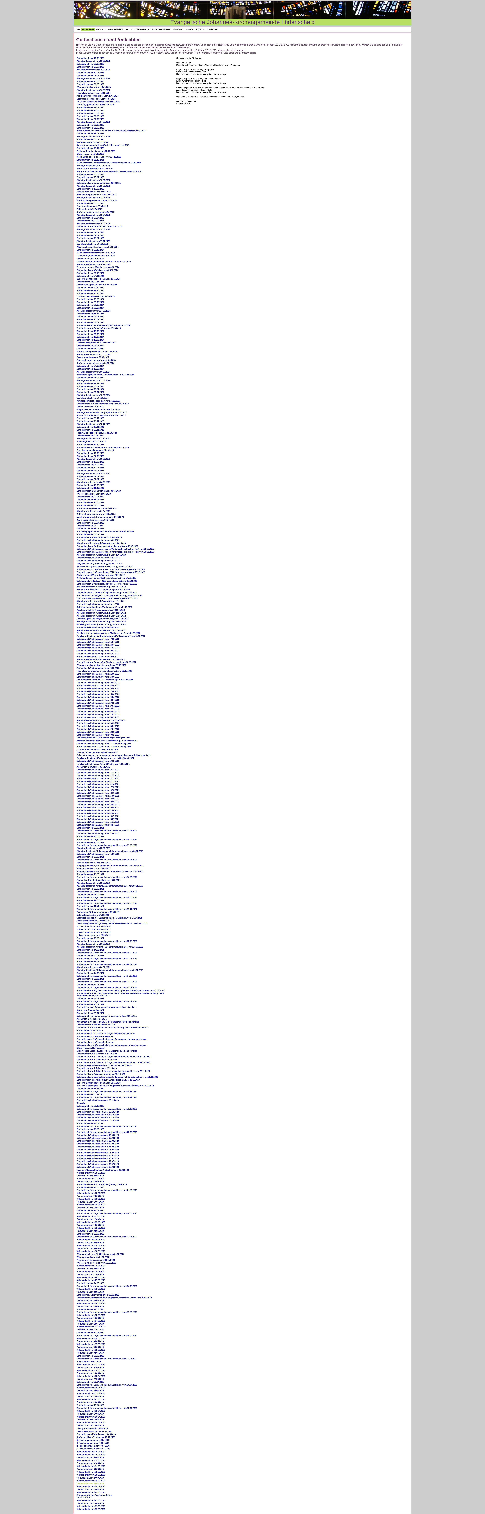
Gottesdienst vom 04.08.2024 (90, 317)
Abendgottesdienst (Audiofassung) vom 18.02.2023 (101, 543)
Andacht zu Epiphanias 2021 (90, 1010)
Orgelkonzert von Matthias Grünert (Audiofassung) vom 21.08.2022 (108, 633)
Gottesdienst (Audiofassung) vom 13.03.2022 (98, 709)
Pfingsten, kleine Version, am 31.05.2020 (96, 1260)
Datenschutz (213, 29)
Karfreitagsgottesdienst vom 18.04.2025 (95, 212)
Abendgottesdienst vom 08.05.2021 (93, 883)
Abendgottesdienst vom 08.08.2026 (93, 61)
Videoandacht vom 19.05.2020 (91, 1303)
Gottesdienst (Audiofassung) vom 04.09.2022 (98, 627)
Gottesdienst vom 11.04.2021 (90, 906)
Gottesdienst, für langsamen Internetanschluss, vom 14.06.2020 (107, 1213)
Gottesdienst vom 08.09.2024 (90, 302)
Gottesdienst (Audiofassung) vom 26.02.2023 (98, 540)
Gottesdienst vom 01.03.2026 (90, 116)
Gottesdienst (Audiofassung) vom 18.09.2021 (98, 799)
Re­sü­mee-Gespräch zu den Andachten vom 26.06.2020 (103, 1170)
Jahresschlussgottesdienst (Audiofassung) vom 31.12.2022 (105, 566)
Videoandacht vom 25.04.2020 (91, 1388)
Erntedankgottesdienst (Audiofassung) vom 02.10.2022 (103, 619)
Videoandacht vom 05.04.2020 (91, 1452)
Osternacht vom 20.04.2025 (89, 209)
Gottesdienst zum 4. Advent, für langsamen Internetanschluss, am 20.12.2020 (113, 1057)
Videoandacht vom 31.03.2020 (91, 1466)
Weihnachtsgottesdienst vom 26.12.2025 (96, 151)
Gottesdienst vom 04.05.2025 (90, 203)
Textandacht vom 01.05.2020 (90, 1367)
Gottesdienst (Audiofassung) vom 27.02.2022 (98, 714)
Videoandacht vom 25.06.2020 (91, 1173)
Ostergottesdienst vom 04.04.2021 (93, 915)
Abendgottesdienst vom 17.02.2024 (93, 380)
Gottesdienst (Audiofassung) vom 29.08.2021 (98, 802)
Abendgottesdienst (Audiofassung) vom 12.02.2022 (101, 720)
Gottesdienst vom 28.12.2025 (90, 148)
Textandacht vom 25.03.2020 (90, 1484)
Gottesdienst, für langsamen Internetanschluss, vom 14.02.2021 (107, 976)
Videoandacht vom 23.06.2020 (91, 1179)
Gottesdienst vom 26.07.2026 (90, 67)
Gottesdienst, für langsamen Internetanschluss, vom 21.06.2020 (107, 1190)
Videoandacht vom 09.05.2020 (91, 1338)
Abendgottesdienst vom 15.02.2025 (93, 229)
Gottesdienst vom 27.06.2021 (90, 828)
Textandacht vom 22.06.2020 (90, 1181)
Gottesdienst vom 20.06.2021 (90, 836)
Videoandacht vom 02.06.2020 (91, 1251)
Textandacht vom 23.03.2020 (90, 1489)
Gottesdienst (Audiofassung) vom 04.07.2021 (98, 825)
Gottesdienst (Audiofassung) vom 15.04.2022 (98, 694)
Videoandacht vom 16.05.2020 (91, 1315)
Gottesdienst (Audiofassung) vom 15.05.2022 (98, 677)
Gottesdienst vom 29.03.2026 (90, 107)
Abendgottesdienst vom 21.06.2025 (93, 186)
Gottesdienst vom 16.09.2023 (90, 453)
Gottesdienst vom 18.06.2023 (90, 485)
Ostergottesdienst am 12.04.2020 (92, 1428)
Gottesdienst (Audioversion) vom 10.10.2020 (98, 1118)
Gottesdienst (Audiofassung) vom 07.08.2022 (98, 639)
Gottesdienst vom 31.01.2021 (90, 985)
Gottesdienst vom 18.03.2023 (90, 529)
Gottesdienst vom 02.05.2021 (90, 889)
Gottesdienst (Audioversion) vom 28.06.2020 (98, 1167)
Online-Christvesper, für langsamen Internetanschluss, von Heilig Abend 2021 (114, 755)
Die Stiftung (101, 29)
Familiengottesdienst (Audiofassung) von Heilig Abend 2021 (105, 758)
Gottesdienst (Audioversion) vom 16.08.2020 (98, 1147)
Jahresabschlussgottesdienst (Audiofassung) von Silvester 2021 (108, 741)
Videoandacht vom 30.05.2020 (91, 1266)
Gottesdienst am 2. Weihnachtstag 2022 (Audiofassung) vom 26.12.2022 (111, 569)
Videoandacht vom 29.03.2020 (91, 1472)
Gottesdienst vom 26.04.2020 (90, 1382)
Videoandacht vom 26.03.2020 (91, 1481)
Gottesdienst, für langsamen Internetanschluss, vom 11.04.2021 (107, 909)
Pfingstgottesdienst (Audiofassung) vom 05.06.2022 (101, 665)
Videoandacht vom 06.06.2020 (91, 1240)
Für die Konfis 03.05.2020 (89, 1362)
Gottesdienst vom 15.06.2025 (90, 189)
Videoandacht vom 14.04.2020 (91, 1423)
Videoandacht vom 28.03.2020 (91, 1475)
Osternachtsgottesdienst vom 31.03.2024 (96, 360)
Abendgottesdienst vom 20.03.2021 (93, 944)
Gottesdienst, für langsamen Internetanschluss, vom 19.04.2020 (107, 1408)
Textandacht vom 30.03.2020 (90, 1469)
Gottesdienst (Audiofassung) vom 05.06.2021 (98, 854)
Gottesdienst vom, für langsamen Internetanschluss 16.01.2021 (107, 1007)
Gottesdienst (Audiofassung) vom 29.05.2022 (98, 668)
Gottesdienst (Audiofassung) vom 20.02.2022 (98, 717)
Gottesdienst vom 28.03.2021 (90, 938)
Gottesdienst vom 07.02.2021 (90, 979)
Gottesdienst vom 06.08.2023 (90, 465)
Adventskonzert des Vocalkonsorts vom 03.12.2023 (101, 415)
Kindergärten (178, 29)
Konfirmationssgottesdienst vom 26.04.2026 (98, 96)
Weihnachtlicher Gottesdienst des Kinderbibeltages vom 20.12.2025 (109, 163)
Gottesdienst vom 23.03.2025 (90, 221)
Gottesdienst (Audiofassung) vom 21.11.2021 (98, 773)
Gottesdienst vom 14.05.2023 (90, 502)
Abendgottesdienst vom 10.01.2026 (93, 137)
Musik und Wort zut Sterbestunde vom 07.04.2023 (100, 517)
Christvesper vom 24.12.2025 (90, 154)
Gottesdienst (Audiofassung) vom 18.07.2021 (98, 819)
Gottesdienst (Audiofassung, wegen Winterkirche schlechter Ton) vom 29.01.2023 (115, 552)
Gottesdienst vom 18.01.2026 (90, 134)
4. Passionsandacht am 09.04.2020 (93, 1440)
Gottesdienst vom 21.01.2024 (90, 392)
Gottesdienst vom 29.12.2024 (90, 250)
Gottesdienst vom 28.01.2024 (90, 389)
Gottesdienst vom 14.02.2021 (90, 973)
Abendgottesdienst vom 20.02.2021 (93, 967)
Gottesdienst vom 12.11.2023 (90, 427)
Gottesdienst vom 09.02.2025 (90, 232)
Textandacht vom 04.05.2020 (90, 1353)
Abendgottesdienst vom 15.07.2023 (93, 473)
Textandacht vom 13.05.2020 (90, 1324)
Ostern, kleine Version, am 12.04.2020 (94, 1431)
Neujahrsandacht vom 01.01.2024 (92, 398)
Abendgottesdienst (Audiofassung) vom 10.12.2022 (101, 587)
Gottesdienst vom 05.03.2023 (90, 534)
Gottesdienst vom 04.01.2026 (90, 139)
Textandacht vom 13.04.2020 (90, 1425)
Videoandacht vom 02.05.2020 (91, 1364)
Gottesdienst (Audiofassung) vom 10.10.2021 (98, 790)
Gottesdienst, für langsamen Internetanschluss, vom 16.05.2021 (107, 877)
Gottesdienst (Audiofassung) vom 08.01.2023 (98, 561)
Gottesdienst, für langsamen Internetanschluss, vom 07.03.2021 (107, 958)
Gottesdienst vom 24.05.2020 (90, 1283)
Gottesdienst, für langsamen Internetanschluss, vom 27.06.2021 (107, 831)
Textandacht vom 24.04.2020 (90, 1391)
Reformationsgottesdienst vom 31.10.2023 (97, 433)
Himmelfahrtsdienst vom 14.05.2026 (94, 93)
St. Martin (81, 1103)
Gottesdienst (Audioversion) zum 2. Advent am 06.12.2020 (104, 1065)
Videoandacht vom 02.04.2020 (91, 1460)
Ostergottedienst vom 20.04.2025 (92, 206)
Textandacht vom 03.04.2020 (90, 1457)
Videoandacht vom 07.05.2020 (91, 1344)
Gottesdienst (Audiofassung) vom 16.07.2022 (98, 648)
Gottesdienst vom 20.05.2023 (90, 497)
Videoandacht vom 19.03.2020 (91, 1506)
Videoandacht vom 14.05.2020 (91, 1321)
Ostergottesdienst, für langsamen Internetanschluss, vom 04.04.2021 (109, 918)
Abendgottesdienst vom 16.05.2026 (93, 90)
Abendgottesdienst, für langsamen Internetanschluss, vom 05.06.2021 (110, 851)
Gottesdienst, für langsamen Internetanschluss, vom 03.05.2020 (107, 1359)
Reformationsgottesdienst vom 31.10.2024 (97, 285)
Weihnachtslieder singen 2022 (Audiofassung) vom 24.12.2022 (106, 578)
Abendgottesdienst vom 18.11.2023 (93, 424)
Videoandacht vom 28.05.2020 (91, 1272)
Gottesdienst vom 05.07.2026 (90, 76)
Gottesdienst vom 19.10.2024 (90, 290)
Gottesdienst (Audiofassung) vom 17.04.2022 (98, 691)
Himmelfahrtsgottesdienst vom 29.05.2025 (97, 195)
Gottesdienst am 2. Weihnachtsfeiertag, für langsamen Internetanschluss (111, 1039)
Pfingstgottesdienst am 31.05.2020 (93, 1257)
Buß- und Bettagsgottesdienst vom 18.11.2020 (99, 1083)
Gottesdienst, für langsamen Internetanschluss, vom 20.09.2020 (107, 1132)
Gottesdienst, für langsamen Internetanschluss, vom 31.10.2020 (107, 1109)
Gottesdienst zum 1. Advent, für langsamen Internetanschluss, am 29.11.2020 (113, 1071)
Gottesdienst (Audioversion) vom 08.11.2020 (98, 1100)
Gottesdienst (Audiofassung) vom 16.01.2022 (98, 732)
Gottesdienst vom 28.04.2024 (90, 349)
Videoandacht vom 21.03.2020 (91, 1500)
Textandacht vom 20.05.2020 (90, 1301)
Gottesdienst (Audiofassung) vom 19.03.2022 (98, 706)
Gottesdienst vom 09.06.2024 (90, 334)
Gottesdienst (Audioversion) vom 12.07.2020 (98, 1161)
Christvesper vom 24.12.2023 (90, 407)
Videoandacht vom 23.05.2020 (91, 1289)
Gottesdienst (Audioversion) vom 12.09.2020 (98, 1135)
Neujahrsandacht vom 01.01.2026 (92, 142)
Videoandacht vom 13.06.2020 (91, 1216)
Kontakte (189, 29)
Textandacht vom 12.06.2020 (90, 1219)
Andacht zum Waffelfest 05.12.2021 (93, 767)
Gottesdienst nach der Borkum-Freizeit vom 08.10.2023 (103, 447)
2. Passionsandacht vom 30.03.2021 (94, 932)
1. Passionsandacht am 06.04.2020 (93, 1449)
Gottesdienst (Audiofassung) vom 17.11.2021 (98, 775)
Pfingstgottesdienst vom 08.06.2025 (94, 192)
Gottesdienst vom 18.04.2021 (90, 900)
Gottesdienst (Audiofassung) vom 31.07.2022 (98, 642)
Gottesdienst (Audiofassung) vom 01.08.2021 (98, 813)
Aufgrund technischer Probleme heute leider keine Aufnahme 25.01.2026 (111, 131)
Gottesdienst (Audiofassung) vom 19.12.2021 (98, 761)
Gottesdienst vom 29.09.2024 (90, 299)
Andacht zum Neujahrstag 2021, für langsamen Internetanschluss (108, 1022)
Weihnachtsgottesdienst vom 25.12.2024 (96, 256)
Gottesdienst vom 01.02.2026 (90, 128)
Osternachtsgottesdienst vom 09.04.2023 (96, 514)
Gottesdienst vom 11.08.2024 (90, 314)
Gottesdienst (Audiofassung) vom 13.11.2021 (98, 778)
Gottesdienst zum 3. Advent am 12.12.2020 (97, 1059)
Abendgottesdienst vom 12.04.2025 (93, 215)
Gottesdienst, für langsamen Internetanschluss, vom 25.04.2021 (107, 897)
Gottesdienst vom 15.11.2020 (90, 1089)
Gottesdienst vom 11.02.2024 (90, 383)
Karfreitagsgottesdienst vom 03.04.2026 (95, 105)
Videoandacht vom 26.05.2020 (91, 1277)
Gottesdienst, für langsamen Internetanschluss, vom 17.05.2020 (107, 1312)
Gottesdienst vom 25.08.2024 (90, 308)
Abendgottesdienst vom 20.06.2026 (93, 78)
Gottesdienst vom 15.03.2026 (90, 110)
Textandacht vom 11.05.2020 (90, 1330)
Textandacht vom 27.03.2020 (90, 1478)
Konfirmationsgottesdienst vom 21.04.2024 (97, 351)
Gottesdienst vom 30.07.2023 (90, 468)
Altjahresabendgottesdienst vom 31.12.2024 (97, 247)
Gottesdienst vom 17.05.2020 (90, 1309)
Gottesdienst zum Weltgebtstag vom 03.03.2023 (99, 537)
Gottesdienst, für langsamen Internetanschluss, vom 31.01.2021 (107, 988)
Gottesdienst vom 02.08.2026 (90, 64)
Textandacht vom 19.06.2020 (90, 1196)
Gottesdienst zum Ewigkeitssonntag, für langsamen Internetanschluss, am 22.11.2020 (117, 1077)
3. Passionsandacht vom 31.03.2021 (94, 929)
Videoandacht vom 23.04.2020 (91, 1394)
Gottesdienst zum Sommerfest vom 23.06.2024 (99, 328)
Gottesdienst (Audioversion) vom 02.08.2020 (98, 1152)
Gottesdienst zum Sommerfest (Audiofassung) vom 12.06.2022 (106, 662)
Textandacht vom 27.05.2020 (90, 1274)
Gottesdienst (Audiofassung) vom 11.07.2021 (98, 822)
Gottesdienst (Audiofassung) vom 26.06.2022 (98, 656)
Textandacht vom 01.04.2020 (90, 1463)
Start (78, 29)
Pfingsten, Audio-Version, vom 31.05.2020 (96, 1263)
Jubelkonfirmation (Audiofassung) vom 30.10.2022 (101, 610)
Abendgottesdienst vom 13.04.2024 (93, 354)
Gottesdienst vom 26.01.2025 (90, 238)
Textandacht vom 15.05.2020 (90, 1318)
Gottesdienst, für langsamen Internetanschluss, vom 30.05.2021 (107, 860)
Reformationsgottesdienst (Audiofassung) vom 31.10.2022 (104, 607)
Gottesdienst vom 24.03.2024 (90, 366)
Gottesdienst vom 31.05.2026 (90, 84)
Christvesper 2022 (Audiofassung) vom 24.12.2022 (101, 575)
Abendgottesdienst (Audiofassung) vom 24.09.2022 (101, 622)
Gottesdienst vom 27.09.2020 (90, 1123)
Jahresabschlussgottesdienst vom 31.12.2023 (98, 401)
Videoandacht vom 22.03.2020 (91, 1492)
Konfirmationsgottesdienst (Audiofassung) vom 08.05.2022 (105, 680)
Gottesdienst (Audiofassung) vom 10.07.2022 (98, 651)
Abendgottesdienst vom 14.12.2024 (93, 264)
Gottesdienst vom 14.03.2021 (90, 950)
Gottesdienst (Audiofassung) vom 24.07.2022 (98, 645)
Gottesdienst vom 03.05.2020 (90, 1356)
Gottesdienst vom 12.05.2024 (90, 340)
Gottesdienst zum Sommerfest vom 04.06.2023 (99, 491)
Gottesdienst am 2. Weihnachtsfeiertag (95, 1036)
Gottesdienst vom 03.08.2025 (90, 174)
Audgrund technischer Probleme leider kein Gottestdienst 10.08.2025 (109, 171)
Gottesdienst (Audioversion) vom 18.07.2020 (98, 1158)
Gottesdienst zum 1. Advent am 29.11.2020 (97, 1068)
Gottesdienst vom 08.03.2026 (90, 113)
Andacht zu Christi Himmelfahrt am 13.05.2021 (98, 880)
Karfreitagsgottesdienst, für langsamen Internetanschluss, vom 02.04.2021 (112, 924)
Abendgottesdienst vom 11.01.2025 (93, 241)
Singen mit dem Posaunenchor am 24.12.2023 (98, 410)
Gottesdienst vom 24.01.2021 (90, 999)
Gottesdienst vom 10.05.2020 (90, 1333)
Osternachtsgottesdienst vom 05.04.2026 (96, 99)
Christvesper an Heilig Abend (91, 1048)
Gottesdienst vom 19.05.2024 (90, 337)
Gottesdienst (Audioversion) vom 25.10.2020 (98, 1112)
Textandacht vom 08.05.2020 (90, 1341)
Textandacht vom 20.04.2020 (90, 1402)
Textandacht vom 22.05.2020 (90, 1292)
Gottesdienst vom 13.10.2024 (90, 293)
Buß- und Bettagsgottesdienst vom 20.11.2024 (99, 279)
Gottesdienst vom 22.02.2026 (90, 119)
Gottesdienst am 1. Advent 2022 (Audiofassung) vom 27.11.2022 (107, 593)
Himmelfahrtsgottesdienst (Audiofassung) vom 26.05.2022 (104, 671)
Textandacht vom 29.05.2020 (90, 1269)
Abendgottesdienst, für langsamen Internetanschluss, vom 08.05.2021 (110, 886)
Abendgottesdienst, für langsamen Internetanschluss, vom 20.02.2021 (110, 970)
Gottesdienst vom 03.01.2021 (90, 1013)
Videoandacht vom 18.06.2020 (91, 1199)
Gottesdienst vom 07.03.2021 (90, 956)
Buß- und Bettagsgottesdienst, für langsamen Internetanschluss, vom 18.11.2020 (115, 1086)
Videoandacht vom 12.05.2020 (91, 1327)
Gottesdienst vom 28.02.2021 (90, 961)
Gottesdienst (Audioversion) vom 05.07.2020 (98, 1164)
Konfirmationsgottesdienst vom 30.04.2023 (97, 508)
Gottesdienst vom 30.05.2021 (90, 857)
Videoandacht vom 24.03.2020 (91, 1486)
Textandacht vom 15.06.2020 (90, 1208)
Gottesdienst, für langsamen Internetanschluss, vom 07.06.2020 (107, 1237)
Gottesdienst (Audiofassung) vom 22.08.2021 (98, 805)
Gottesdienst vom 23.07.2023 (90, 471)
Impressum (200, 29)
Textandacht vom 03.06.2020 (90, 1248)
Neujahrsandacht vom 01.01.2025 (92, 244)
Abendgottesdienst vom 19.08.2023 (93, 459)
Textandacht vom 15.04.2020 (90, 1420)
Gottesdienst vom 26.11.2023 (90, 421)
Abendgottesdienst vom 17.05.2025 (93, 197)
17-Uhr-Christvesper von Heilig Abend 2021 (97, 749)
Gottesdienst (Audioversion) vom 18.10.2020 (98, 1115)
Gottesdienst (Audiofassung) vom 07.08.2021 (98, 810)
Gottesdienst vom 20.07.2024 (90, 319)
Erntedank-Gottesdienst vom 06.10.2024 (96, 296)
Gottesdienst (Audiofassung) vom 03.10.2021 (98, 793)
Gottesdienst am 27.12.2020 (90, 1030)
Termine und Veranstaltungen (138, 29)
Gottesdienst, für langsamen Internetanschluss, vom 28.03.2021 (107, 941)
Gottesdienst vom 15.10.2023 (90, 444)
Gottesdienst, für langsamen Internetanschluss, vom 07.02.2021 (107, 982)
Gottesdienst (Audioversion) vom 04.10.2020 (98, 1120)
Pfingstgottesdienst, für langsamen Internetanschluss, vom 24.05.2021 (110, 866)
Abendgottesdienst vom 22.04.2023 (93, 511)
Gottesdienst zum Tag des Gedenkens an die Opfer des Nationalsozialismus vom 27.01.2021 (120, 990)
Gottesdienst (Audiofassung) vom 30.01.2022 (98, 726)
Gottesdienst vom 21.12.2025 (90, 160)
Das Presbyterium (115, 29)
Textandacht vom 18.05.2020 (90, 1306)
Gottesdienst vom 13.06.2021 (90, 842)
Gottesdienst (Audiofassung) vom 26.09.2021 (98, 796)
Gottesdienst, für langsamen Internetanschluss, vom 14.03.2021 (107, 953)
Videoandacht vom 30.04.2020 (91, 1370)
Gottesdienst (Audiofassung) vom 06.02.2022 (98, 723)
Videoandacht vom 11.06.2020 (91, 1222)
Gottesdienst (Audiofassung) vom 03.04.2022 (98, 700)
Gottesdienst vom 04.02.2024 (90, 386)
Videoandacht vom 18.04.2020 (91, 1411)
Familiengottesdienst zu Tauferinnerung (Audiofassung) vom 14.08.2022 (111, 636)
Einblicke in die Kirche (161, 29)
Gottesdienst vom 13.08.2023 (90, 462)
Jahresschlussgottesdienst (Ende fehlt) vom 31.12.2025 (103, 145)
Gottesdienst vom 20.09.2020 (90, 1129)
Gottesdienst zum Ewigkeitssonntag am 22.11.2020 (101, 1074)
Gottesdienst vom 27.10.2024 (90, 288)
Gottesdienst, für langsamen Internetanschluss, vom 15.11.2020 (107, 1091)
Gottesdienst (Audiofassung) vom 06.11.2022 (98, 604)
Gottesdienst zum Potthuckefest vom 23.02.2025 (100, 227)
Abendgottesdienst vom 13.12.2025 (93, 166)
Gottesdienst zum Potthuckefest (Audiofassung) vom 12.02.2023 (107, 546)
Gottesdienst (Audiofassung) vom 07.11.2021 (98, 781)
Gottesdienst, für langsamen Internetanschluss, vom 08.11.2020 (107, 1097)
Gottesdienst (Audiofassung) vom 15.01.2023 (98, 558)
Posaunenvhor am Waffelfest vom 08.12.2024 (98, 267)
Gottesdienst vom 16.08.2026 (90, 58)
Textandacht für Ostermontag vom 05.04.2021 (98, 912)
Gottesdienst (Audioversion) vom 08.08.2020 (98, 1150)
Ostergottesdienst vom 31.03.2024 (93, 357)
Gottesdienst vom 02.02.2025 (90, 235)
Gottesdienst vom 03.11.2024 (90, 282)
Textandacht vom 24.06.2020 (90, 1176)
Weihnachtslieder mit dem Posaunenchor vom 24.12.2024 (104, 261)
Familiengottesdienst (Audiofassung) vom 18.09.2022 (102, 624)
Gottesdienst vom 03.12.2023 (90, 418)
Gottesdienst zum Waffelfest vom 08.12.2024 (97, 270)
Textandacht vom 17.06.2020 (90, 1202)
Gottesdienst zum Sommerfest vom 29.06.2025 (99, 183)
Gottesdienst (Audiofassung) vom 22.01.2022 (98, 729)
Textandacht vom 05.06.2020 (90, 1242)
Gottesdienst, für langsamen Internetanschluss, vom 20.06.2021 (107, 839)
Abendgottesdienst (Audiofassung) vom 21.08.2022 (101, 630)
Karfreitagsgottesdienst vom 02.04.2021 (95, 921)
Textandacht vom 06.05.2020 (90, 1347)
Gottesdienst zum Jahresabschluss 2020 (96, 1025)
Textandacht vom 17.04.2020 (90, 1414)
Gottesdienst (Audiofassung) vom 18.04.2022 (98, 688)
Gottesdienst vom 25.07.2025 (90, 177)
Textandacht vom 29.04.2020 (90, 1373)
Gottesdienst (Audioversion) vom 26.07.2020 (98, 1155)
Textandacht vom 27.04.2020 (90, 1379)
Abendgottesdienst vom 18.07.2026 (93, 70)
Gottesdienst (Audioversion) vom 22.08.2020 (98, 1144)
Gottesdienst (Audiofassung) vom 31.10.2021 (98, 784)
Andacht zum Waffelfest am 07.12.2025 (95, 168)
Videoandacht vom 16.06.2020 (91, 1205)
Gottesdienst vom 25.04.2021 (90, 895)
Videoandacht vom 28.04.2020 (91, 1376)
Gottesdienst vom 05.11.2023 (90, 430)
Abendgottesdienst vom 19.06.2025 (93, 180)
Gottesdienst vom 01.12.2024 (90, 273)
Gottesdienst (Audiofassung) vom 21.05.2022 (98, 674)
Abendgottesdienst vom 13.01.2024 (93, 395)
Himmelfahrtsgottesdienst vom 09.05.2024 (97, 343)
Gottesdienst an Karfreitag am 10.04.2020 (96, 1434)
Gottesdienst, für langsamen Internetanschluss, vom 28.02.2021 (107, 964)
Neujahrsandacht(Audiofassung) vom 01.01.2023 (100, 563)
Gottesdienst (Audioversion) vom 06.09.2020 (98, 1138)
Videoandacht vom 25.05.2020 (91, 1280)
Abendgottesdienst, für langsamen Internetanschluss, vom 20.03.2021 (110, 947)
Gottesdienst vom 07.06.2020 (90, 1234)
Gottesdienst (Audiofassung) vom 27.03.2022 (98, 703)
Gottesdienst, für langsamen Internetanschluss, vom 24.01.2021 (107, 1001)
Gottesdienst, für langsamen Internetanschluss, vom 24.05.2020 (107, 1286)
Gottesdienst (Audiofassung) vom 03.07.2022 (98, 654)
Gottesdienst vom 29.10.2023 (90, 436)
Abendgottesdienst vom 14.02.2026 (93, 122)
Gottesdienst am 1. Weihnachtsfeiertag (95, 1042)
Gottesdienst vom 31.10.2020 (90, 1106)
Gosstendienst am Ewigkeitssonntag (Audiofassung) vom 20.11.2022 (109, 595)
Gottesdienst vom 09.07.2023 (90, 476)
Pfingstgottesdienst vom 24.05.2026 (94, 87)
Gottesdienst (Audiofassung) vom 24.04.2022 (98, 685)
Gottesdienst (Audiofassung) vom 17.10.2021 (98, 787)
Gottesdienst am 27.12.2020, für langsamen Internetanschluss (106, 1033)
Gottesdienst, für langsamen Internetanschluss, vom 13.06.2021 (107, 845)
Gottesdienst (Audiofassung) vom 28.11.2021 (98, 770)
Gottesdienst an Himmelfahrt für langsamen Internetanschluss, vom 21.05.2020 (114, 1298)
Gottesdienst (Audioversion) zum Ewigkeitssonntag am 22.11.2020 (108, 1080)
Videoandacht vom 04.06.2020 (91, 1245)
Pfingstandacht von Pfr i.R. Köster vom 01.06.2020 (100, 1254)
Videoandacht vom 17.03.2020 (91, 1509)
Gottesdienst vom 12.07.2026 (90, 73)
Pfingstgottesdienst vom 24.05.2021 (94, 863)
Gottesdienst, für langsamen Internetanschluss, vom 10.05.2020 (107, 1335)
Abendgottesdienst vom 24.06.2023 (93, 482)
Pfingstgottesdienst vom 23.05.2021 (94, 868)
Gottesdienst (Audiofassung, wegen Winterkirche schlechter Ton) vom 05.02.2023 (115, 549)
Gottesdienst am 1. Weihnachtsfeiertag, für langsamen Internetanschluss (111, 1045)
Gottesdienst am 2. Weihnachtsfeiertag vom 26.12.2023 (103, 404)
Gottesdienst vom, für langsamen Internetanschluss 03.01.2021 (107, 1016)
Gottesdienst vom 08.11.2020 (90, 1094)
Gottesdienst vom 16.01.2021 (90, 1004)
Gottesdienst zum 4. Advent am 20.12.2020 (97, 1054)
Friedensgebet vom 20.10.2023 (91, 441)
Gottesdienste (88, 29)
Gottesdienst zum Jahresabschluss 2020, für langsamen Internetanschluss (112, 1028)
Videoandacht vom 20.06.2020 (91, 1193)
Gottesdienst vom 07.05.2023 (90, 505)
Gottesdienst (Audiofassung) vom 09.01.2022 (98, 735)
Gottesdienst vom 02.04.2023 (90, 523)
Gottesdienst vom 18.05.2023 (90, 500)
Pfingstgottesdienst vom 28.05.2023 (94, 494)
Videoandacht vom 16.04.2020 (91, 1417)
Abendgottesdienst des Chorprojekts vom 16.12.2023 (102, 412)
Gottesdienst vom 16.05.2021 (90, 874)
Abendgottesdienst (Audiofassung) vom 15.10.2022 (101, 616)
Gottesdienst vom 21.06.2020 (90, 1187)
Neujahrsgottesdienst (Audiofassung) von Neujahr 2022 (103, 738)
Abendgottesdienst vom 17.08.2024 (93, 311)
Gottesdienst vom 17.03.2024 (90, 369)
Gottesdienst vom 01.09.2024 (90, 305)
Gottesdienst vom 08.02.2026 (90, 125)
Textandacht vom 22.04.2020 (90, 1396)
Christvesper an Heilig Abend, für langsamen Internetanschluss (107, 1051)
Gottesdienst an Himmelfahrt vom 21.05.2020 (98, 1295)
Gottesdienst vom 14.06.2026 (90, 81)
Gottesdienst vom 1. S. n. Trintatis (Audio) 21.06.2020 (102, 1184)
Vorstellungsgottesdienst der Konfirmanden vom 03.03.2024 (105, 375)
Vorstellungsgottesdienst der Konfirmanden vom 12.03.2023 (105, 532)
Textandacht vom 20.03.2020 (90, 1503)
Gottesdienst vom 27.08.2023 (90, 456)
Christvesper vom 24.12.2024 (90, 258)
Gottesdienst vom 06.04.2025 (90, 218)
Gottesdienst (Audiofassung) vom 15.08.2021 (98, 807)
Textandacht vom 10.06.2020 (90, 1225)
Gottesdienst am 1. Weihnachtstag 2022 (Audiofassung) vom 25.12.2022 (111, 572)
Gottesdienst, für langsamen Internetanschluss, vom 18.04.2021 (107, 903)
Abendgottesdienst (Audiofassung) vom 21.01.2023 (101, 555)
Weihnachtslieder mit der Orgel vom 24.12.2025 (99, 157)
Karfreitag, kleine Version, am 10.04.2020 (96, 1437)
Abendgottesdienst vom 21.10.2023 (93, 439)
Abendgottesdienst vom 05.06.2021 (93, 848)
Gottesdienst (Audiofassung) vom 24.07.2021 (98, 816)
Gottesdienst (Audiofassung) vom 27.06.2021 (98, 834)
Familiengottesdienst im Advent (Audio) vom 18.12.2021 (103, 764)
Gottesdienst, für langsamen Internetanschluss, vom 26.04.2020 (107, 1385)
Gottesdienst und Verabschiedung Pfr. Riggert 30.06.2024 (104, 325)
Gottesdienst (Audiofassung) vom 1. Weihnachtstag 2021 (104, 746)
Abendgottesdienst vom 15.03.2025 (93, 224)
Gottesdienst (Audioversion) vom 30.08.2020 (98, 1141)
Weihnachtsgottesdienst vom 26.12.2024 (96, 253)
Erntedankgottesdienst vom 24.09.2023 (95, 450)
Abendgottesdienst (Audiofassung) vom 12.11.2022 (101, 601)
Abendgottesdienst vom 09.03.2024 (93, 372)
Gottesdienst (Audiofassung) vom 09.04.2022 (98, 697)
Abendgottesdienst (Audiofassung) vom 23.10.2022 (101, 613)
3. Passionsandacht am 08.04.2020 (93, 1443)
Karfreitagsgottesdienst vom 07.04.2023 (95, 520)
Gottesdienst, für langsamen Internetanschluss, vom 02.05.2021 (107, 892)
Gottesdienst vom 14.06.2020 (90, 1211)
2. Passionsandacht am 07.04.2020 (93, 1446)
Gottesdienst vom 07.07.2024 (90, 322)
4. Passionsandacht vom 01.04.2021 (94, 927)
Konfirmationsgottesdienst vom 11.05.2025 (97, 200)
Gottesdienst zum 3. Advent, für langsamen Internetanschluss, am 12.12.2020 (113, 1062)
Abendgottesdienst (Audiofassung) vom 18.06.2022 (101, 659)
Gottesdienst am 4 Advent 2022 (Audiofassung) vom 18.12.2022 (107, 581)
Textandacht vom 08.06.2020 (90, 1231)
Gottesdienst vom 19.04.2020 (90, 1405)
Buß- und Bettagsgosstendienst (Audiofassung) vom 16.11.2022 (107, 598)
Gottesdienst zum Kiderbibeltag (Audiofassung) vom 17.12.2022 (107, 584)
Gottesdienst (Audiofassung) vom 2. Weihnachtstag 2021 (104, 744)
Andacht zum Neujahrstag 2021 (92, 1019)
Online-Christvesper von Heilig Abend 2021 (97, 752)
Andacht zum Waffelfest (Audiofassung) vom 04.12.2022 (103, 590)
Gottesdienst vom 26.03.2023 (90, 526)
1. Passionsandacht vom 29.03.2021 (94, 935)
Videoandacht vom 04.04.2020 (91, 1455)
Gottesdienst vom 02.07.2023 (90, 479)
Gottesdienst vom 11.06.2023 (90, 488)
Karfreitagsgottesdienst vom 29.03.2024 (95, 363)
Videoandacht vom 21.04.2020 (91, 1399)
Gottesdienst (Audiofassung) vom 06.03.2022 (98, 712)
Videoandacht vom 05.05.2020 (91, 1350)
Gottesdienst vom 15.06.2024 (90, 331)
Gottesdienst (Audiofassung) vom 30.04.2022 (98, 683)
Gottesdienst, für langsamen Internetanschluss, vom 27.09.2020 (107, 1126)
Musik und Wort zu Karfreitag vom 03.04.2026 (98, 102)
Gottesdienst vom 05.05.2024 (90, 346)
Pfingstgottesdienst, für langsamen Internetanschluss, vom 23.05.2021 (110, 871)
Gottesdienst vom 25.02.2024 (90, 378)
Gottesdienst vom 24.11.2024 (90, 276)
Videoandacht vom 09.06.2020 (91, 1228)
